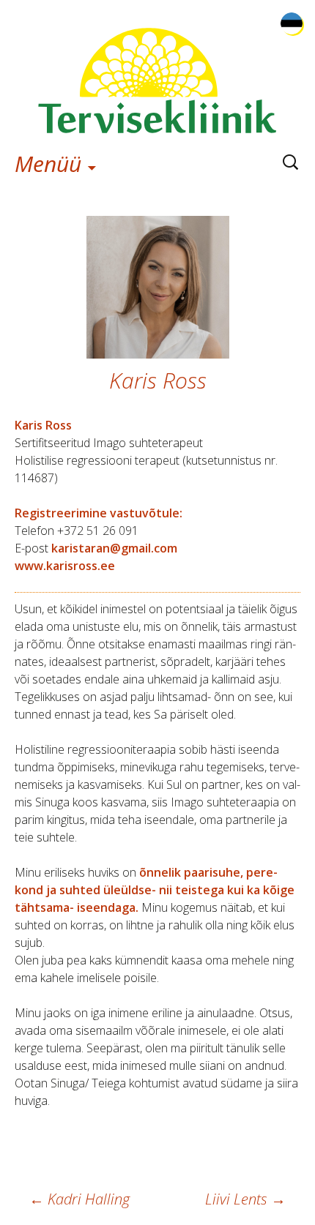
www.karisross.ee (65, 566)
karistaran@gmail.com (114, 548)
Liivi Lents (245, 1199)
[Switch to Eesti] (291, 24)
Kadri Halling (79, 1199)
